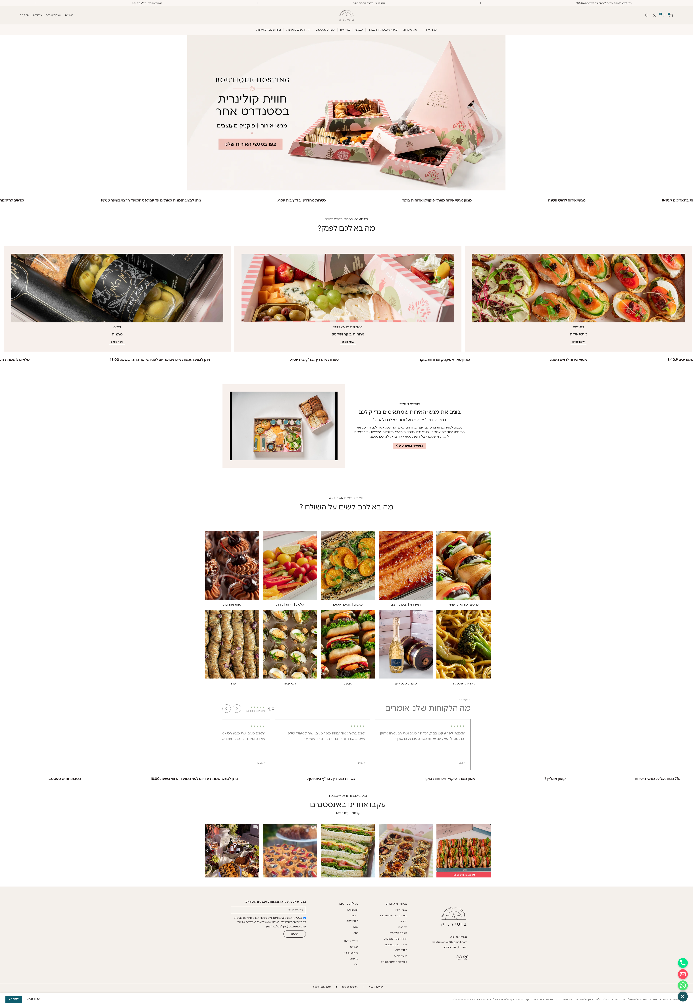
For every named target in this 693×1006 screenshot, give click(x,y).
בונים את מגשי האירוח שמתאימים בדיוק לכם (409, 412)
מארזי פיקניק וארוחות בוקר (393, 915)
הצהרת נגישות (376, 987)
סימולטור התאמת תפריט (394, 961)
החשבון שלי (352, 909)
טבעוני (403, 921)
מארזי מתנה (400, 956)
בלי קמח (402, 927)
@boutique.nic (348, 813)
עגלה (355, 927)
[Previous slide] (204, 850)
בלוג (356, 964)
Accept (14, 999)
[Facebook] (465, 957)
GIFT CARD (401, 950)
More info (33, 999)
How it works (409, 404)
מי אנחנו (354, 958)
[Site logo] (346, 15)
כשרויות (354, 947)
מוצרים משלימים (398, 932)
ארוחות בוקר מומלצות (395, 938)
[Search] (647, 15)
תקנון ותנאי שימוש (322, 987)
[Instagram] (459, 957)
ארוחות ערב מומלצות (396, 944)
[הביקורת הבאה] (226, 708)
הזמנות (354, 915)
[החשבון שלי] (654, 15)
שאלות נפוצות (351, 952)
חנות (355, 932)
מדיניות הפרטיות (295, 922)
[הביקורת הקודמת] (237, 708)
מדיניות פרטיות (350, 987)
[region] (346, 745)
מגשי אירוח (401, 909)
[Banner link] (578, 288)
